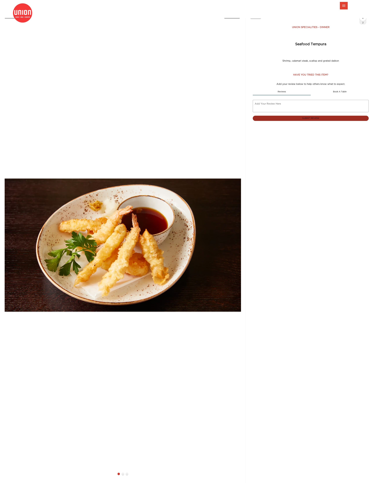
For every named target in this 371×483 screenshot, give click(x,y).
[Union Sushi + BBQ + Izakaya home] (25, 13)
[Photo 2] (123, 474)
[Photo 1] (119, 474)
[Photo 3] (127, 474)
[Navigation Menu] (344, 5)
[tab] (282, 91)
